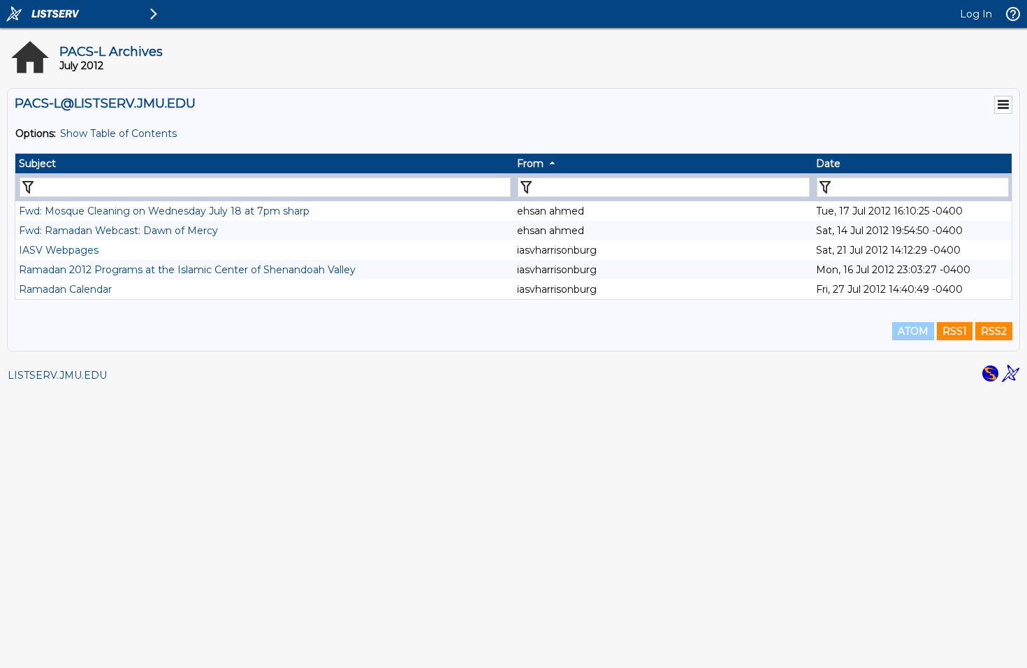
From (530, 163)
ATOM (913, 331)
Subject (37, 163)
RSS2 (994, 331)
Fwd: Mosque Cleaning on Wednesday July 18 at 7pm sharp (164, 211)
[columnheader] (264, 163)
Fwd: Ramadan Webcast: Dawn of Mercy (118, 230)
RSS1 (954, 331)
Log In (976, 14)
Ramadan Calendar (65, 289)
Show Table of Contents (118, 133)
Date (828, 163)
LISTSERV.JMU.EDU (57, 375)
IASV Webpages (59, 250)
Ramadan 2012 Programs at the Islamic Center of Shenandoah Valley (187, 269)
